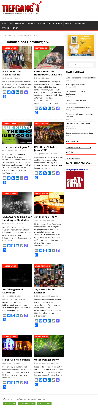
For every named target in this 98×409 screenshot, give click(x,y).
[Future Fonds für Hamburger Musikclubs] (49, 57)
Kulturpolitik (54, 23)
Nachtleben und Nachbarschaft (12, 73)
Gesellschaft (80, 23)
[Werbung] (81, 45)
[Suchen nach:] (81, 65)
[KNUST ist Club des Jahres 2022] (49, 133)
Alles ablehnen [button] (9, 403)
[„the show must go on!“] (17, 133)
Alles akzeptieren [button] (44, 403)
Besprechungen (16, 23)
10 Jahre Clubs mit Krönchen (45, 291)
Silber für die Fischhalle (16, 359)
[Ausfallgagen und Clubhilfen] (17, 275)
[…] (15, 173)
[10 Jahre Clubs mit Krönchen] (49, 275)
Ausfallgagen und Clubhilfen (12, 291)
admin (18, 78)
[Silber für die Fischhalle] (17, 346)
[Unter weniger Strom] (49, 346)
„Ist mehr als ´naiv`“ (46, 216)
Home (4, 23)
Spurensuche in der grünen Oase (79, 133)
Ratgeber (5, 28)
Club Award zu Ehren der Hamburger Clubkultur (17, 218)
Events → (16, 28)
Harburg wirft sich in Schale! (77, 84)
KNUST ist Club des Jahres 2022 (45, 148)
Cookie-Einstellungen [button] (26, 403)
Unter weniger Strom (46, 359)
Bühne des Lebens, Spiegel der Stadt (80, 78)
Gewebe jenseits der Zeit (76, 100)
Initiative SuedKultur (36, 23)
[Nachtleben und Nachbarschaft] (17, 57)
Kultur (68, 23)
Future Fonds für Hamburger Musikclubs (48, 73)
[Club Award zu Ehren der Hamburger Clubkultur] (17, 203)
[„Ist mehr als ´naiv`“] (49, 203)
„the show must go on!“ (16, 147)
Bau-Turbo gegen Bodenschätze (79, 107)
